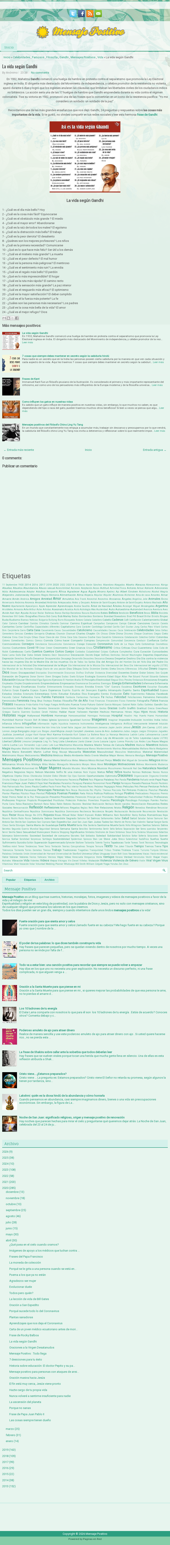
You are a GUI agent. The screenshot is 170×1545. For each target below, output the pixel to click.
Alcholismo (145, 591)
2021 (5, 1182)
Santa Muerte (67, 825)
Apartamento (18, 606)
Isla (58, 727)
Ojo (69, 776)
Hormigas (92, 715)
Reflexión (36, 807)
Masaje (63, 751)
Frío (41, 704)
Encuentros (94, 683)
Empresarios (67, 683)
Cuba (155, 647)
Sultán (30, 842)
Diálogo (38, 668)
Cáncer (132, 623)
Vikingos (62, 860)
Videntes (34, 860)
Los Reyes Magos (157, 741)
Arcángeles (148, 606)
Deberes (46, 655)
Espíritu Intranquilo (109, 690)
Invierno (37, 727)
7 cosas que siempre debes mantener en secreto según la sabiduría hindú (65, 355)
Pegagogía (109, 786)
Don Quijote (162, 672)
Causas (112, 630)
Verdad (128, 857)
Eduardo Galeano (159, 676)
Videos (44, 860)
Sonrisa (6, 839)
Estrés (54, 693)
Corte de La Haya (123, 644)
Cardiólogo (97, 626)
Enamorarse (81, 683)
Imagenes (99, 720)
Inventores (8, 727)
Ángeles (126, 598)
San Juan (82, 822)
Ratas (53, 804)
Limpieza (37, 741)
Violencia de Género (126, 860)
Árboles (117, 606)
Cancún (155, 623)
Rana (46, 804)
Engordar (7, 686)
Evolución (116, 693)
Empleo (18, 683)
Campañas (99, 623)
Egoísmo (47, 679)
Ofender (63, 776)
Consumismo (55, 644)
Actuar (140, 588)
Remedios (140, 807)
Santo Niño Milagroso (130, 825)
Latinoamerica (152, 734)
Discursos (69, 672)
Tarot (141, 842)
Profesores (8, 800)
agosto (10, 1216)
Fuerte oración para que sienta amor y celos (47, 921)
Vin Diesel (73, 860)
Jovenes (89, 731)
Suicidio (21, 842)
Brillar (147, 616)
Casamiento (47, 630)
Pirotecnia (142, 790)
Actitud (104, 588)
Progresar (21, 800)
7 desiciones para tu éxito (25, 1359)
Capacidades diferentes (47, 626)
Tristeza (126, 850)
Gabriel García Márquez (109, 704)
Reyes (5, 815)
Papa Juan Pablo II (25, 783)
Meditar (104, 755)
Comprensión (103, 640)
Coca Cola (72, 637)
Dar (24, 654)
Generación (54, 708)
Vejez (60, 857)
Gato (20, 708)
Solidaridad (114, 835)
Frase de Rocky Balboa (24, 1335)
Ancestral (92, 599)
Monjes (85, 764)
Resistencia (98, 811)
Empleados (8, 683)
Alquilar (98, 595)
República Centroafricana (15, 811)
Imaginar (113, 719)
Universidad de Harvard (42, 853)
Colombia (162, 637)
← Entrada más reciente (19, 449)
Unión (26, 853)
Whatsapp (69, 864)
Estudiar (64, 693)
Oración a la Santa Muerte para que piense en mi (50, 986)
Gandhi (64, 57)
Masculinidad (105, 751)
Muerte (16, 768)
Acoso (96, 588)
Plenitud (40, 793)
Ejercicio (57, 679)
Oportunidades (95, 775)
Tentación (56, 846)
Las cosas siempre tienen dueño (30, 1420)
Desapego (66, 658)
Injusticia (63, 723)
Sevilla (12, 832)
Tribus (107, 850)
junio (9, 1228)
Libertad (7, 741)
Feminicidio (9, 700)
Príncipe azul (94, 797)
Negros (30, 772)
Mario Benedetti (22, 751)
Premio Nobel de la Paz (21, 797)
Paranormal (99, 783)
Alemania (54, 595)
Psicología (117, 800)
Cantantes (8, 626)
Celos (157, 630)
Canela (164, 623)
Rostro (14, 818)
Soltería (142, 835)
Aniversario (8, 602)
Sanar (150, 821)
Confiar (164, 640)
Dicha (86, 668)
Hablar (63, 711)
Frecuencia (19, 704)
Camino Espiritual (81, 623)
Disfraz (80, 672)
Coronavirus (105, 644)
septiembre (13, 1210)
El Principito (89, 679)
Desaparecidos (52, 658)
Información (43, 723)
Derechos (19, 658)
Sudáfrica (144, 839)
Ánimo (164, 599)
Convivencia (69, 644)
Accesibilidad (63, 588)
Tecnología (161, 842)
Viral (149, 860)
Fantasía (70, 697)
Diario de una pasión (54, 668)
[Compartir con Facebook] (17, 318)
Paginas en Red (92, 1539)
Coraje (81, 644)
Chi (98, 633)
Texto (108, 846)
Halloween (82, 711)
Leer (35, 738)
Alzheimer (129, 595)
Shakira (55, 832)
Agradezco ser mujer (22, 1280)
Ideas (44, 719)
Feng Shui (36, 700)
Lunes (44, 745)
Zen (120, 864)
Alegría (164, 591)
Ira (43, 727)
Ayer (17, 613)
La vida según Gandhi (19, 66)
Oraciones (125, 776)
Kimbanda (67, 734)
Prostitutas (58, 800)
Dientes (105, 668)
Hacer (71, 711)
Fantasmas (82, 697)
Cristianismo (102, 648)
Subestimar (132, 839)
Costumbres (19, 647)
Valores (23, 857)
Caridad (107, 626)
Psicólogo (131, 800)
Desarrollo (77, 658)
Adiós (5, 591)
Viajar (156, 857)
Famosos (38, 57)
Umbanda (17, 853)
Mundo (66, 768)
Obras (26, 776)
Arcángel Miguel (131, 606)
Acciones (75, 588)
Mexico (83, 760)
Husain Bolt (30, 719)
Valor (5, 857)
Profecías (148, 797)
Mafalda (163, 745)
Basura (85, 613)
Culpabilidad (93, 651)
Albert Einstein (129, 591)
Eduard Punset (141, 676)
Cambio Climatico (39, 623)
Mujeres (55, 768)
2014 (28, 584)
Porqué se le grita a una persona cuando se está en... (42, 1268)
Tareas (134, 842)
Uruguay (105, 853)
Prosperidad (45, 800)
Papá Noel (42, 783)
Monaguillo (62, 764)
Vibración (17, 860)
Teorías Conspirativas (73, 846)
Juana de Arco (102, 731)
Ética (84, 693)
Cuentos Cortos (53, 651)
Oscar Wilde (34, 779)
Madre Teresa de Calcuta (109, 744)
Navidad (162, 768)
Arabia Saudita (82, 606)
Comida (48, 640)
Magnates (16, 748)
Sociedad (35, 835)
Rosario (6, 818)
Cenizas (19, 633)
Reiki (91, 807)
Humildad (8, 719)
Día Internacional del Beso (115, 665)
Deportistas (161, 654)
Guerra (15, 711)
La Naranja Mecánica (117, 734)
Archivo (49, 879)
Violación (93, 860)
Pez (91, 790)
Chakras (50, 633)
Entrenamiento (54, 686)
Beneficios (136, 612)
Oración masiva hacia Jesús (27, 1377)
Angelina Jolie (139, 599)
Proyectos (105, 800)
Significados (77, 832)
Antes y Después (81, 602)
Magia (6, 748)
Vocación (24, 864)
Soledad (101, 835)
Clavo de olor (52, 637)
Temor (21, 846)
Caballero (97, 619)
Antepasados (64, 602)
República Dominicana (67, 811)
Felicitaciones (135, 697)
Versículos (139, 857)
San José (72, 822)
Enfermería (161, 683)
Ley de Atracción (113, 738)
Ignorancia (63, 719)
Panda (123, 779)
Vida (100, 57)
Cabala (87, 619)
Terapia (90, 846)
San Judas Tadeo (98, 821)
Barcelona (75, 613)
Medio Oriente (91, 755)
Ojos (74, 776)
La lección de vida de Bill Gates (29, 1299)
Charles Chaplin (85, 633)
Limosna (26, 741)
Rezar (12, 815)
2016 (35, 584)
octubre (11, 1204)
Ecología (90, 676)
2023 (68, 584)
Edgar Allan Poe (123, 676)
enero (9, 1441)
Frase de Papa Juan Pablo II (26, 1414)
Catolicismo (84, 630)
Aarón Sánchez (94, 584)
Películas (128, 786)
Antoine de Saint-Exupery (103, 602)
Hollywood (33, 715)
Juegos (134, 731)
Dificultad (143, 668)
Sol (82, 835)
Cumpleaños (125, 651)
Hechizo (104, 711)
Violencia (106, 860)
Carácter (86, 626)
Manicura (82, 748)
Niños (118, 772)
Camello (54, 623)
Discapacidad (27, 672)
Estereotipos (42, 693)
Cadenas (117, 619)
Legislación (52, 738)
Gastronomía (9, 708)
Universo (87, 853)
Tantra (106, 842)
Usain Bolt (116, 853)
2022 (62, 584)
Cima (14, 637)
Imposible (124, 719)
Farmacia (95, 697)
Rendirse (151, 807)
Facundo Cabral (10, 697)
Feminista (23, 700)
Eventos (105, 693)
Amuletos (68, 598)
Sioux (128, 832)
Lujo (38, 745)
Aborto (130, 584)
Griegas (6, 711)
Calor (5, 623)
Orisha (6, 779)
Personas (59, 790)
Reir (97, 807)
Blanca (42, 616)
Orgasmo (154, 776)
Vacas (146, 853)
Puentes (155, 800)
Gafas (140, 704)
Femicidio (162, 697)
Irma (53, 727)
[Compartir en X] (12, 318)
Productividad (135, 797)
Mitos (45, 764)
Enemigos (106, 683)
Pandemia (133, 779)
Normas (136, 772)
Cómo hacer (62, 640)
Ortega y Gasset (18, 779)
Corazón (91, 644)
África (62, 591)
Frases (7, 704)
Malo (38, 748)
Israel (64, 727)
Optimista (111, 775)
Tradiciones (70, 850)
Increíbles (148, 719)
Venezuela (77, 857)
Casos (57, 630)
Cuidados (80, 651)
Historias (9, 715)
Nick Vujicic (89, 772)
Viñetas (83, 860)
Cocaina (82, 637)
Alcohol (155, 591)
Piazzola (116, 790)
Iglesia (53, 719)
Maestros (152, 744)
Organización (141, 776)
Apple (42, 606)
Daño (18, 655)
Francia (163, 700)
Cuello (27, 651)
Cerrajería (39, 633)
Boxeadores (120, 616)
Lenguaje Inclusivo (70, 738)
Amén (15, 598)
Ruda (21, 818)
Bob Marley (64, 616)
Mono (93, 764)
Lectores (19, 738)
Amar (164, 594)
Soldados (90, 835)
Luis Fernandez (26, 745)
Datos (30, 655)
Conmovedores (11, 644)
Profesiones (161, 797)
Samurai (158, 818)
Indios (164, 719)
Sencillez (83, 828)
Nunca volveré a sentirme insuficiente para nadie (40, 1396)
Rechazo (109, 804)
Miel (124, 760)
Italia (70, 727)
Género (64, 708)
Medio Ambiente (74, 755)
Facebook (162, 693)
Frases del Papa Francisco (26, 1256)
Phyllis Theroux (102, 790)
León (92, 738)
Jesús (136, 727)
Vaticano (41, 857)
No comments (40, 72)
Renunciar (162, 807)
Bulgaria (43, 619)
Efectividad (31, 679)
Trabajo (57, 850)
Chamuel (70, 633)
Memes (120, 755)
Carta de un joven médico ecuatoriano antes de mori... (43, 1329)
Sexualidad (29, 832)
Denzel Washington (132, 655)
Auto (112, 609)
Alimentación (68, 594)
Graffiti (122, 708)
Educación (9, 679)
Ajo (117, 591)
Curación (145, 651)
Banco (58, 613)
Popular (11, 879)
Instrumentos (87, 723)
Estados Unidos (12, 693)
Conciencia (129, 640)
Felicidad (120, 697)
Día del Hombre (123, 661)
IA (39, 719)
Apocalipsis (31, 606)
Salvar (150, 818)
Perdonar (153, 786)
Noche (127, 772)
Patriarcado (13, 786)
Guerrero (25, 711)
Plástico (25, 793)
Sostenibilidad (61, 839)
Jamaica (102, 727)
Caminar (64, 623)
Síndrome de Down (105, 832)
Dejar (97, 654)
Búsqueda (69, 619)
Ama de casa (143, 595)
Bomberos (98, 616)
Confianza (153, 640)
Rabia (19, 804)
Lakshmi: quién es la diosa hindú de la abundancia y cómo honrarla (62, 1095)
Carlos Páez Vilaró (150, 626)
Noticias (146, 772)
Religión (128, 807)
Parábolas (55, 783)
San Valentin (139, 822)
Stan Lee (97, 839)
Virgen (157, 860)
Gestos (102, 708)
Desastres (88, 658)
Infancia (7, 723)
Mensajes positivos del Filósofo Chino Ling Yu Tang (52, 424)
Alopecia (88, 595)
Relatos (118, 807)
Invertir (28, 727)
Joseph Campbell (74, 731)
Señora (119, 828)
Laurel (164, 734)
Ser (137, 828)
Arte (26, 609)
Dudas (65, 676)
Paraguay (77, 783)
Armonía (18, 609)
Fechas (109, 697)
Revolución (162, 811)
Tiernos (149, 846)
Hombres (47, 715)
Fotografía (143, 700)
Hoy (136, 715)
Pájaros (98, 779)
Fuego (47, 704)
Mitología (36, 764)
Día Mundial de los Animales (18, 668)
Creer (72, 647)
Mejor (112, 755)
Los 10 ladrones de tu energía (38, 1008)
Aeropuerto (52, 591)
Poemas (62, 793)
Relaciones (106, 807)
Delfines (105, 655)
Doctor (134, 672)
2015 (5, 1474)
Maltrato (46, 748)
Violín (142, 860)
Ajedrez (111, 591)
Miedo (117, 760)
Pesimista (83, 790)
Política (98, 793)
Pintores (131, 790)
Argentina (161, 606)
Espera (43, 690)
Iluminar (86, 719)
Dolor (142, 672)
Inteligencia (102, 723)
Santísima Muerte (107, 825)
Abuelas (7, 588)
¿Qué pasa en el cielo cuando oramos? (34, 1244)
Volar (32, 864)
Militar (164, 760)
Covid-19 (32, 647)
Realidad (86, 804)
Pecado (83, 786)
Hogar (22, 715)
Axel (12, 613)
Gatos (27, 708)
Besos (147, 613)
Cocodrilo (106, 637)
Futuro (91, 704)
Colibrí (152, 637)
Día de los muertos (56, 661)
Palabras (109, 779)
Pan (117, 779)
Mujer (43, 768)
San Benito (16, 822)
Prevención (80, 797)
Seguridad (44, 828)
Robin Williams (104, 815)
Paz (64, 786)
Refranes (64, 807)
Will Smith (80, 864)
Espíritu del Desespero (84, 690)
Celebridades (21, 57)
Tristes (116, 850)
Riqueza (48, 815)
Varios (32, 857)
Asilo (76, 609)
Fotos (154, 700)
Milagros (154, 760)
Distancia (100, 672)
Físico (122, 700)
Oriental (163, 776)
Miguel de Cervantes (137, 760)
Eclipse (80, 676)
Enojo (16, 686)
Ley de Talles (132, 738)
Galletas (148, 704)
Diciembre (95, 668)
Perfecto (164, 786)
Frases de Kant (31, 378)
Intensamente (140, 723)
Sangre (157, 822)
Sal (88, 818)
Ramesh (38, 804)
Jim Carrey (148, 727)
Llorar (88, 741)
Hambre (93, 711)
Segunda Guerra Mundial (25, 828)
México (91, 760)
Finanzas (100, 700)
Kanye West (45, 734)
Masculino (120, 751)
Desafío (29, 658)
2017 (42, 584)
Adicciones (161, 588)
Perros (19, 790)
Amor (57, 599)
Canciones (143, 623)
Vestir (149, 857)
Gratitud (142, 708)
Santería (92, 825)
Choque (138, 633)
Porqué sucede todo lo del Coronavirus (34, 1311)
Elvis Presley (125, 679)
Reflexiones (51, 807)
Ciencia (6, 637)
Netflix (59, 772)
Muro (84, 768)
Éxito (126, 693)
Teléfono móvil (9, 846)
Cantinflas (28, 626)
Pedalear (98, 786)
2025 (5, 1157)
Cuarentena (145, 647)
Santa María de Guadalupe (42, 825)
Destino (131, 658)
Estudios (75, 693)
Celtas (164, 630)
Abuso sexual (47, 588)
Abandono (108, 584)
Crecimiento (60, 647)
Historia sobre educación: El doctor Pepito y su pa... (42, 1365)
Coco (98, 637)
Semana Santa (69, 828)
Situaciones (152, 832)
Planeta (163, 790)
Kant (35, 734)
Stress (121, 839)
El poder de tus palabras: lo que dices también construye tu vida (60, 943)
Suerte (164, 839)
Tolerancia (7, 850)
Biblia (154, 612)
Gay (34, 708)
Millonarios (8, 764)
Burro (61, 619)
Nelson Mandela (45, 772)
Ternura (99, 846)
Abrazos (140, 584)
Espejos (34, 690)
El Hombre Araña (72, 679)
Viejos (53, 860)
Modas (52, 764)
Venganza (89, 857)
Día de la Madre (34, 661)
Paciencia (74, 779)
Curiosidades (160, 651)
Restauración (121, 811)
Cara (78, 626)
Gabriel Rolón (129, 704)
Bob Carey (51, 616)
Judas (126, 731)
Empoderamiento (31, 683)
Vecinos (52, 857)
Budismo (14, 619)
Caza (120, 630)
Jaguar (77, 727)
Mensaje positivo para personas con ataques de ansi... (44, 1371)
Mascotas (89, 751)
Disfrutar (89, 672)
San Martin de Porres (121, 822)
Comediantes (18, 640)
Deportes (148, 654)
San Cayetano (29, 822)
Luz (56, 744)
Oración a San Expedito (24, 1305)
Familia (46, 697)
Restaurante (135, 811)
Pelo (136, 786)
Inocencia (74, 723)
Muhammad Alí (30, 768)
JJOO (159, 727)
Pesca (74, 790)
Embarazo (138, 679)
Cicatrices (148, 633)
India (157, 719)
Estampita (28, 693)
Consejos (28, 644)
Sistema (141, 832)
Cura (136, 651)
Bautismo (95, 613)
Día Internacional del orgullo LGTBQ (148, 665)
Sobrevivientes (21, 835)
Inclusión (136, 719)
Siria (134, 832)
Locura (104, 741)
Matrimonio (9, 755)
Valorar (14, 857)
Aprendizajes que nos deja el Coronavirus (35, 1323)
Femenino (149, 697)
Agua (84, 591)
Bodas (75, 616)
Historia (163, 711)
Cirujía (27, 637)
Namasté (127, 768)
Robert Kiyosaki (85, 815)
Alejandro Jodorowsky (15, 594)
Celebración (130, 630)
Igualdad (75, 719)
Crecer (49, 647)
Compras (89, 640)
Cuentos (37, 651)
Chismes (128, 633)
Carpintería (13, 630)
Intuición (163, 723)
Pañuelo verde (147, 779)
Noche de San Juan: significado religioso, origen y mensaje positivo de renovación (72, 1117)
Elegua (114, 679)
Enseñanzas (28, 686)
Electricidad (103, 679)
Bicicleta (163, 613)
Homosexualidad (77, 715)
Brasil (140, 616)
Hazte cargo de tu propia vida (28, 1390)
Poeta (82, 793)
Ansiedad (40, 602)
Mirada (20, 764)
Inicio (9, 47)
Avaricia (147, 609)
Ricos (20, 815)
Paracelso (66, 783)
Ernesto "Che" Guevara (107, 686)
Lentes (85, 738)
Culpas (104, 651)
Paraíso (87, 783)
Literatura (71, 741)
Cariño (116, 626)
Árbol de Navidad (101, 606)
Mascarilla (75, 751)
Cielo (165, 633)
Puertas (164, 800)
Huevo (150, 715)
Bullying (52, 619)
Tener (41, 846)
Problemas (121, 797)
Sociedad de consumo (56, 835)
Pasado (136, 783)
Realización (98, 804)
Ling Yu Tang (50, 741)
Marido (6, 751)
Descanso (100, 658)
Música (92, 768)
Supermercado (56, 842)
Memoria (129, 755)
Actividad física (118, 588)
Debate (37, 655)
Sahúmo (81, 818)
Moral (100, 764)
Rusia (28, 818)
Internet (153, 723)
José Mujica (57, 731)
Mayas (20, 755)
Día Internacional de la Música (84, 665)
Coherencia (118, 637)
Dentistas (115, 655)
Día (139, 658)
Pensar (143, 786)
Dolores (151, 672)
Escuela (163, 686)
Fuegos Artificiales (60, 704)
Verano (119, 857)
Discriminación (56, 672)
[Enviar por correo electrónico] (4, 318)
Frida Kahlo (32, 704)
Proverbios (93, 800)
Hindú (152, 711)
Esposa (164, 690)
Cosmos (6, 647)
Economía (101, 676)
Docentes (123, 672)
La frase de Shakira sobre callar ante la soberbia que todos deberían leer (65, 1052)
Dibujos (77, 668)
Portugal (119, 793)
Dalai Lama (8, 655)
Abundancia (30, 588)
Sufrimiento (9, 842)
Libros (17, 741)
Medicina (46, 755)
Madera (88, 744)
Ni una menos (73, 772)
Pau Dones (25, 786)
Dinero (153, 668)
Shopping (64, 832)
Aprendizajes (65, 606)
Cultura (113, 651)
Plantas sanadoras (21, 1317)
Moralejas (110, 764)
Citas (35, 637)
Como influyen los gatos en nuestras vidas (47, 401)
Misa (27, 764)
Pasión (154, 783)
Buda (5, 619)
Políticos (109, 793)
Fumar (83, 704)
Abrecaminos (153, 584)
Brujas (164, 616)
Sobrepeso (7, 835)
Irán (48, 727)
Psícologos (143, 800)
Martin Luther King (46, 751)
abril (8, 1240)
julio (8, 1222)
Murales (76, 768)
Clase (42, 637)
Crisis (89, 647)
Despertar (120, 658)
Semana (55, 828)
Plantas (15, 793)
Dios (5, 672)
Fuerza (75, 704)
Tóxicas (47, 850)
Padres (83, 779)
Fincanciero (112, 700)
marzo (10, 1429)
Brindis (155, 616)
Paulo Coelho (40, 786)
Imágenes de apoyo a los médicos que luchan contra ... (44, 1250)
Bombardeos (85, 616)
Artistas (47, 609)
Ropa (165, 815)
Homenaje (61, 715)
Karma (57, 734)
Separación (129, 828)
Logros (112, 741)
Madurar (140, 745)
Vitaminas (7, 864)
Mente (56, 760)
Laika (141, 734)
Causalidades (100, 630)
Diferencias (131, 668)
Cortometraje (148, 644)
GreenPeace (162, 708)
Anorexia (29, 602)
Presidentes (67, 797)
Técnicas (149, 842)
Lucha (13, 744)
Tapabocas (117, 842)
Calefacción (135, 619)
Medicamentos (32, 755)
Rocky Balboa (139, 815)
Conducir (141, 640)
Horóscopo (104, 715)
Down (48, 676)
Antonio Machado (153, 602)
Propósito (32, 800)
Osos (51, 779)
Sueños (154, 839)
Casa (37, 630)
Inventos (19, 727)
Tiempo (139, 846)
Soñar (14, 839)
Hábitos (53, 711)
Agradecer (73, 591)
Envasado (68, 686)
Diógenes (163, 668)
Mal (33, 748)
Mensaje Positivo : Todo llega (27, 1353)
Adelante (149, 588)
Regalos (75, 807)
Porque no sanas (20, 1408)
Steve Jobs (110, 839)
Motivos (140, 764)
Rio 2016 (37, 815)
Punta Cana (8, 804)
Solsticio (126, 835)
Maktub (26, 748)
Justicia (7, 734)
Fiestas (57, 700)
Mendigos (140, 755)
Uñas (96, 853)
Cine (20, 637)
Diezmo (120, 668)
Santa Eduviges (17, 825)
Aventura (157, 609)
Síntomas (120, 832)
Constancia (41, 644)
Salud (125, 818)
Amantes (155, 595)
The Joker (119, 846)
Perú (68, 790)
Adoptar (31, 591)
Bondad (109, 616)
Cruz (134, 647)
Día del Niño (139, 661)
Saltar (118, 818)
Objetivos (7, 775)
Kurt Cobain (79, 734)
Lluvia (96, 741)
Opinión (81, 776)
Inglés (54, 723)
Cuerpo (69, 651)
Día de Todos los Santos (82, 661)
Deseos (109, 658)
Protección (71, 800)
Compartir (77, 640)
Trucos (135, 850)
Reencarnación (20, 807)
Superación (40, 842)
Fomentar (131, 700)
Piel (124, 790)
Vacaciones (135, 853)
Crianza (80, 647)
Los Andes (140, 741)
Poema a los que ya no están (27, 1274)
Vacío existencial (159, 853)
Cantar (19, 626)
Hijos (144, 711)
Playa (32, 793)
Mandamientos (68, 748)
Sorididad (24, 839)
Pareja (116, 783)
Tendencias (31, 846)
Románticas (154, 815)
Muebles (6, 768)
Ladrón (133, 734)
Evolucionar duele (20, 1286)
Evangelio (94, 693)
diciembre (12, 1192)
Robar (73, 815)
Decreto (89, 655)
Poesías (73, 793)
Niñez (109, 772)
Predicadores (142, 793)
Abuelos (18, 588)
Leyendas (145, 738)
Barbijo (66, 613)
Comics (30, 640)
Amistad (46, 598)
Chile (112, 633)
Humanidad (161, 715)
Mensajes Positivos (83, 57)
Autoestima (122, 609)
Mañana (144, 748)
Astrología (85, 609)
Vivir (16, 863)
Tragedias (83, 850)
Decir (54, 655)
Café (126, 619)
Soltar (134, 835)
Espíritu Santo (131, 690)
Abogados (119, 584)
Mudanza (163, 764)
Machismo (65, 744)
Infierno (17, 723)
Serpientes (162, 828)
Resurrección (149, 811)
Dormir (40, 676)
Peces (90, 786)
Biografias (31, 616)
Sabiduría (37, 818)
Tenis (47, 846)
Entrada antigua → (154, 449)
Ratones (67, 804)
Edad (110, 676)
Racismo (28, 803)
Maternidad (161, 751)
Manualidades (130, 748)
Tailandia (89, 842)
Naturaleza (149, 768)
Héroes (128, 711)
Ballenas (49, 613)
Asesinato (58, 609)
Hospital (117, 715)
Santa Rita (82, 825)
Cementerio (8, 633)
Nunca (164, 772)
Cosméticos (162, 644)
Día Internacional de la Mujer (50, 665)
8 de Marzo (79, 584)
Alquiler (107, 595)
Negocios (19, 772)
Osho (44, 779)
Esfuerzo (6, 690)
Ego (39, 679)
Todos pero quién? (21, 1293)
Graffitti (131, 708)
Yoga (106, 863)
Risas (58, 815)
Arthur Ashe (35, 609)
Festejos (47, 700)
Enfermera (148, 683)
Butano (79, 619)
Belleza (113, 612)
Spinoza (87, 839)
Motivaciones (126, 764)
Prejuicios (155, 793)
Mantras (117, 748)
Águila (92, 591)
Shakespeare (43, 832)
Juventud (18, 734)
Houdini (128, 715)
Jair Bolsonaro (89, 727)
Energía (117, 683)
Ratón (59, 804)
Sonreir (163, 835)
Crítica (117, 647)
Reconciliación (138, 804)
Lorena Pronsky (125, 741)
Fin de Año (80, 700)
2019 (5, 1449)
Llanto (81, 741)
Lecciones (8, 738)
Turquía (154, 850)
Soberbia (163, 832)
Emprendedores (50, 683)
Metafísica (65, 760)
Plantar (6, 793)
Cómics (38, 640)
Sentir (106, 828)
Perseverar (30, 790)
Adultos (40, 591)
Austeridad (102, 609)
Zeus (125, 864)
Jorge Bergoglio (19, 731)
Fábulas (150, 693)
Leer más (27, 342)
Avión (5, 612)
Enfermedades (131, 683)
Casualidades (69, 630)
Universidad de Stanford (68, 853)
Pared (109, 783)
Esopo (16, 690)
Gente (72, 708)
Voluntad (40, 864)
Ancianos (115, 598)
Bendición (124, 613)
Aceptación (86, 588)
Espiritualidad (150, 690)
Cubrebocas (16, 651)
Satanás (156, 825)
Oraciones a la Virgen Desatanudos (31, 1347)
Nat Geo (137, 768)
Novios (156, 772)
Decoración (77, 654)
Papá (158, 779)
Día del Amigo (105, 661)
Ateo (93, 609)
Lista (61, 741)
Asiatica (69, 609)
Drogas (56, 676)
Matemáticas (134, 751)
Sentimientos (95, 828)
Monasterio (75, 764)
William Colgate (94, 864)
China (119, 633)
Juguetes (163, 731)
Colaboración (131, 637)
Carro (23, 630)
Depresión (8, 658)
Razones (76, 804)
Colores (6, 640)
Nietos (101, 772)
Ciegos (157, 633)
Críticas (125, 647)
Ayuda (25, 612)
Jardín (118, 727)
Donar (33, 676)
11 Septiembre (9, 584)
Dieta (113, 668)
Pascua (145, 783)
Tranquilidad (96, 850)
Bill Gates (19, 616)
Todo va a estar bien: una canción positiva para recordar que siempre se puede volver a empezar (80, 965)
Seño (112, 828)
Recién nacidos (122, 804)
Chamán (60, 633)
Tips (165, 846)
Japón (111, 727)
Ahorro (101, 591)
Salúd (133, 818)
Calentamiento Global (155, 619)
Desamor (38, 658)
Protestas (82, 800)
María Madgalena (158, 748)
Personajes (44, 790)
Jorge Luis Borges (39, 731)
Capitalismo (68, 626)
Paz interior (73, 786)
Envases (79, 686)
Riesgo (28, 815)
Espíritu (66, 690)
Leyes (155, 738)
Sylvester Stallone (75, 842)
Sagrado (71, 818)
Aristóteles (7, 609)
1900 (20, 584)
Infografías (29, 723)
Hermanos (117, 711)
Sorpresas (36, 839)
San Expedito (59, 821)
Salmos (95, 818)
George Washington (87, 708)
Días (69, 668)
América (24, 599)
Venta (99, 857)
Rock (116, 815)
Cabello (106, 619)
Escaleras (127, 686)
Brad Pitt (131, 616)
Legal (42, 738)
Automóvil (136, 609)
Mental (48, 760)
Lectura (28, 738)
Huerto (142, 715)
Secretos (6, 828)
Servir (5, 832)
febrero (10, 1435)
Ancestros (103, 599)
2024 (5, 1163)
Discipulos (41, 672)
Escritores (139, 686)
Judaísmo (116, 731)
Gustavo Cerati (39, 711)
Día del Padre (155, 661)
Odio (55, 775)
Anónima (19, 602)
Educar (20, 679)
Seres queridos (148, 828)
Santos (146, 825)
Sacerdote (59, 818)
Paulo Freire (54, 786)
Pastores (163, 783)
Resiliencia (85, 811)
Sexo (19, 832)
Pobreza (51, 793)
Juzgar (29, 734)
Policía (89, 793)
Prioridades (108, 797)
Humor (19, 719)
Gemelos (42, 708)
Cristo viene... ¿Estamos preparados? (43, 1073)
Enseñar (41, 686)
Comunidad (117, 640)
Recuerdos (153, 803)
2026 (5, 1151)
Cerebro (28, 633)
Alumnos (118, 594)
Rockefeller (125, 815)
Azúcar (33, 613)
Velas (68, 857)
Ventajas (108, 857)
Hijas (137, 711)
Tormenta (19, 850)
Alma (80, 594)
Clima (63, 637)
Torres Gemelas (33, 850)
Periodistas (8, 790)
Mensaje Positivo (157, 755)
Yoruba (114, 864)
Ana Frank (80, 599)
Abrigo (164, 584)
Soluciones (152, 835)
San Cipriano (43, 822)
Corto (137, 644)
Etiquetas (30, 879)
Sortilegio (47, 839)
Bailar (41, 613)
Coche (91, 637)
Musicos (102, 768)
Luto (51, 745)
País (91, 779)
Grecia (151, 708)
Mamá (56, 748)
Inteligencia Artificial (121, 723)
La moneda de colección (25, 1262)
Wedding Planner (54, 864)
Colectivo (143, 637)
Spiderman (76, 839)
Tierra (158, 846)
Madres (130, 744)
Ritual (66, 815)
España (24, 690)
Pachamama (61, 779)
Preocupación (42, 797)
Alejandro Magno (39, 595)
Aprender (51, 606)
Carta (30, 630)
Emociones (150, 679)
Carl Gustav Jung (129, 626)
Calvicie (13, 623)
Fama (37, 697)
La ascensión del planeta (25, 1402)
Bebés (104, 612)
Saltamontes (107, 818)
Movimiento (151, 764)
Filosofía (52, 57)
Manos (92, 748)
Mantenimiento (104, 748)
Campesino (112, 623)
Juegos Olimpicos (148, 731)
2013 (5, 1486)
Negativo (7, 772)
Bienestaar (8, 616)
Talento (98, 842)
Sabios (48, 818)
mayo (9, 1234)
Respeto (109, 811)
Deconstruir (64, 655)
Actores (131, 588)
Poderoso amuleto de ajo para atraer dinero (47, 1030)
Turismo (144, 850)
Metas (75, 760)
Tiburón (129, 846)
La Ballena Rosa (96, 734)
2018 (49, 584)
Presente (55, 797)
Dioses (13, 672)
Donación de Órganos (15, 676)
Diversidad (111, 672)
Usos (125, 853)
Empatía (163, 679)
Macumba (78, 745)
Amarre (6, 598)
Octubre (47, 776)
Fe (102, 697)
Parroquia (126, 783)
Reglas (84, 807)
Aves (165, 609)
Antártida (52, 602)
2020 (56, 584)
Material (148, 751)
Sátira (164, 825)
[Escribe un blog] (8, 318)
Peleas (119, 786)
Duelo (72, 676)
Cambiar (23, 623)
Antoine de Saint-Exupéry (130, 602)
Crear (42, 647)
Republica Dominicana (42, 811)
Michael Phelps (104, 760)
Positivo (129, 793)
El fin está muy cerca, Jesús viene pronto (35, 1383)
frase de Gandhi (147, 114)
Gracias (112, 708)
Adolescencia (17, 591)
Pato (4, 786)
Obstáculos (36, 776)
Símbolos (90, 832)
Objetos (18, 776)
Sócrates (75, 835)
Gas (165, 704)
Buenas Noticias (29, 619)
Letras (99, 738)
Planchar (153, 790)
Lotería (5, 745)
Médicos (58, 755)
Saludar (142, 818)
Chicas (104, 633)
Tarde (127, 842)
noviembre (12, 1198)
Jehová (126, 727)
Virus (164, 860)
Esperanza (54, 690)
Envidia (89, 686)
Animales (154, 598)
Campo (122, 623)
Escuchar (152, 686)
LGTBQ (164, 738)
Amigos (35, 598)
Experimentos (138, 693)
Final (91, 700)
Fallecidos (27, 697)
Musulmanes (115, 768)
